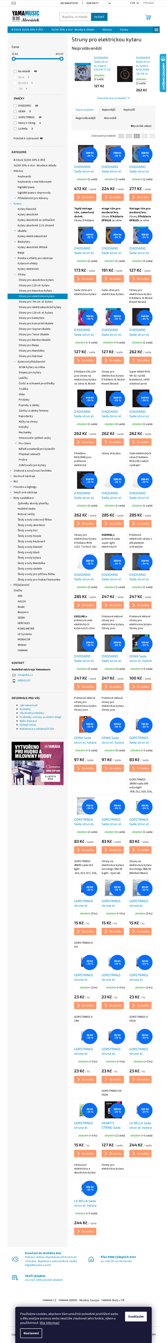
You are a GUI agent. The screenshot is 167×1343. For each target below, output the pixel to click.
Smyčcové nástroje (25, 492)
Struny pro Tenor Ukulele (34, 334)
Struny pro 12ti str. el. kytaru (36, 313)
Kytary (18, 204)
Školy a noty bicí (27, 530)
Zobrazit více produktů (111, 98)
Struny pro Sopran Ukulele (35, 329)
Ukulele (22, 231)
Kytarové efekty (28, 263)
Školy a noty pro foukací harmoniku (39, 580)
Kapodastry (26, 416)
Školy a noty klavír (29, 552)
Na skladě (27, 71)
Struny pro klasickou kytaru (35, 291)
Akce (23, 77)
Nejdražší (129, 110)
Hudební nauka (26, 509)
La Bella (25, 129)
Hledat (99, 17)
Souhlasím (136, 1316)
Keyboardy (24, 176)
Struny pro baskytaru (31, 318)
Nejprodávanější (86, 118)
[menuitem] (27, 29)
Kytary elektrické (28, 269)
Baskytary (24, 242)
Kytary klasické (27, 209)
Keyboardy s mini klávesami (35, 182)
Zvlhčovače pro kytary (32, 465)
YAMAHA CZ (49, 1300)
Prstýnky (24, 400)
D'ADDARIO (28, 106)
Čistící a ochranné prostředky (37, 383)
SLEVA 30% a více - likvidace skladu (35, 165)
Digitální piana (26, 187)
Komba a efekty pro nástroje (35, 258)
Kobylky (24, 427)
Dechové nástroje (24, 476)
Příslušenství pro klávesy (33, 198)
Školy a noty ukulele (30, 569)
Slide (22, 394)
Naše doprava (28, 721)
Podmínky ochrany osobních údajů (40, 717)
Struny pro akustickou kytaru (36, 280)
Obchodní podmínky (32, 713)
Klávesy (18, 171)
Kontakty (93, 3)
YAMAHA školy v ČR (112, 1300)
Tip (22, 89)
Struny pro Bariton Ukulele (35, 340)
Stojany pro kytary (30, 372)
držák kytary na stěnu (32, 367)
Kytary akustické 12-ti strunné (36, 225)
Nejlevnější (108, 110)
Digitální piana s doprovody (34, 193)
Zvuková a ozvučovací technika (33, 471)
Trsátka (23, 389)
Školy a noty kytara (29, 558)
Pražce (23, 460)
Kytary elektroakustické (32, 236)
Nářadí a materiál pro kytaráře (37, 449)
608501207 (24, 681)
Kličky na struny (28, 422)
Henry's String (29, 123)
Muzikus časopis (89, 1300)
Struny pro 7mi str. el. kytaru (36, 302)
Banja (21, 253)
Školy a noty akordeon (31, 525)
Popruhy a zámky (29, 405)
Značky (18, 590)
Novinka (25, 83)
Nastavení (31, 1333)
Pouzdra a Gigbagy (25, 487)
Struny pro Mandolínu (31, 351)
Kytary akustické (28, 214)
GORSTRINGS (29, 117)
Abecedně (110, 118)
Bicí (16, 481)
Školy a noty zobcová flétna (35, 520)
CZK (133, 3)
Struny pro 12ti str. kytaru (34, 285)
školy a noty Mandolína (31, 563)
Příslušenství (21, 585)
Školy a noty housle (29, 536)
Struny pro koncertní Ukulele (36, 323)
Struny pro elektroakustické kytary (40, 307)
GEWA (24, 111)
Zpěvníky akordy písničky (33, 503)
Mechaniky (25, 432)
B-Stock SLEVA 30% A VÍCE (29, 160)
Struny (22, 274)
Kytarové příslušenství (31, 362)
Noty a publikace (24, 498)
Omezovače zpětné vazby (35, 438)
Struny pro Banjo (29, 345)
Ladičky (23, 378)
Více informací (49, 1323)
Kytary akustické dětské (32, 247)
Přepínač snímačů (29, 454)
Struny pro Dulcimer (31, 356)
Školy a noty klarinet (30, 547)
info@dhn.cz (25, 675)
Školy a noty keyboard (31, 541)
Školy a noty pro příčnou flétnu (36, 574)
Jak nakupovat (69, 3)
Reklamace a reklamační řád (37, 729)
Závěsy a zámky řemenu (33, 411)
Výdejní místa (28, 725)
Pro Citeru (25, 443)
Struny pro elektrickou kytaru (36, 296)
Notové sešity (26, 514)
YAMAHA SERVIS (67, 1300)
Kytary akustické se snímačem (36, 220)
